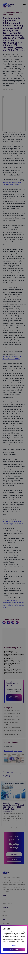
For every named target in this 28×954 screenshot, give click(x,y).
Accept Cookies (14, 949)
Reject (14, 945)
